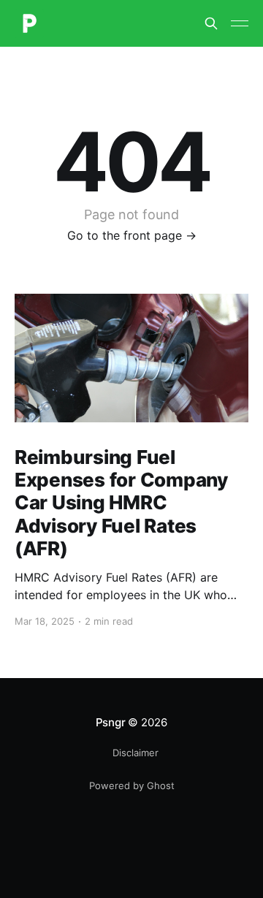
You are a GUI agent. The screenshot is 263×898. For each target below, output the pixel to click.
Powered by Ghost (132, 785)
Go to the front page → (132, 235)
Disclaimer (136, 752)
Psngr (111, 722)
